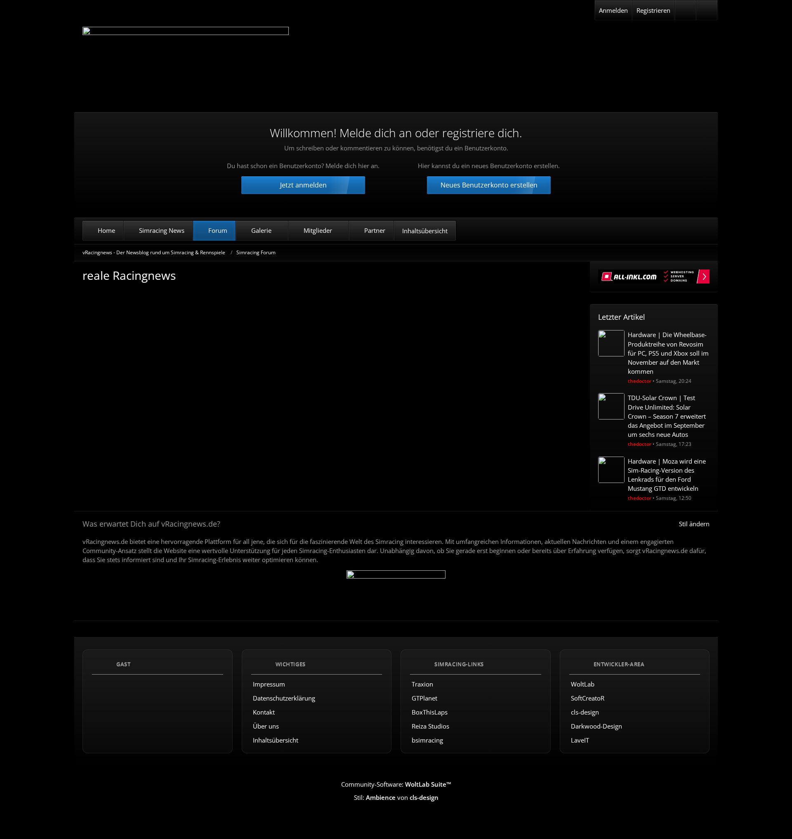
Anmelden (613, 10)
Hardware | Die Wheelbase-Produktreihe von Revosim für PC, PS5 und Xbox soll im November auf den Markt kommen (668, 352)
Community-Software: (396, 784)
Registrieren (653, 10)
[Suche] (706, 10)
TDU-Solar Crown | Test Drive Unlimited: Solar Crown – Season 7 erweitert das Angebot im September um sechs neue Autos (667, 416)
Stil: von (396, 797)
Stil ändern (694, 524)
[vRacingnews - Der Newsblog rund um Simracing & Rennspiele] (185, 63)
